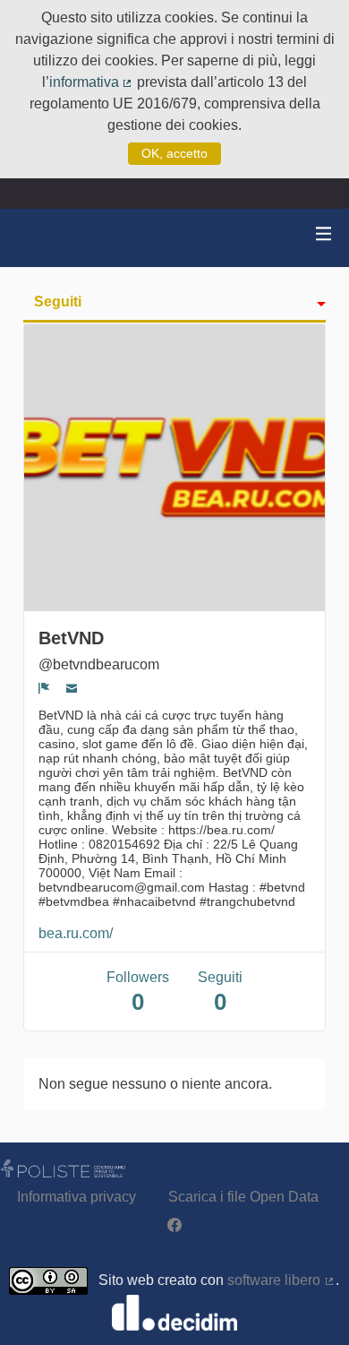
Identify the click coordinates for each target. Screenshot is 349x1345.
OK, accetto (174, 153)
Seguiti (57, 301)
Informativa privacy (76, 1196)
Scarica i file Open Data (243, 1196)
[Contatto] (72, 688)
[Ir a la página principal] (35, 238)
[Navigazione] (324, 234)
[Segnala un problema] (44, 688)
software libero (281, 1280)
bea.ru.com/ (75, 933)
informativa (91, 82)
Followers (137, 992)
